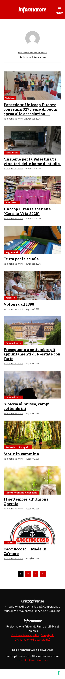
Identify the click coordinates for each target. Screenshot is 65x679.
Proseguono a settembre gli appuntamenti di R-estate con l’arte (32, 354)
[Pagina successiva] (43, 574)
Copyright (47, 635)
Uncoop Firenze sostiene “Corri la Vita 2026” (27, 211)
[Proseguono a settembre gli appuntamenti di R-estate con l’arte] (32, 330)
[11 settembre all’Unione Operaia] (32, 480)
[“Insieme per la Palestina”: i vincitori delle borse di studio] (32, 140)
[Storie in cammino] (32, 435)
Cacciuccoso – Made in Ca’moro (25, 551)
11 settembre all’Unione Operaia (26, 501)
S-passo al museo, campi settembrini (27, 406)
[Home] (32, 9)
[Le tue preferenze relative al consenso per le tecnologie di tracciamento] (58, 672)
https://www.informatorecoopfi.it (32, 52)
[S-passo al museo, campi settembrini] (32, 385)
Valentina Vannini (13, 118)
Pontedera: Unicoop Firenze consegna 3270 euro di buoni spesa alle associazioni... (31, 109)
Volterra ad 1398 (19, 304)
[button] (59, 9)
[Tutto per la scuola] (32, 240)
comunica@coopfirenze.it (33, 660)
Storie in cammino (21, 453)
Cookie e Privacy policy (25, 635)
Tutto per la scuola (22, 258)
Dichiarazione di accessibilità (32, 639)
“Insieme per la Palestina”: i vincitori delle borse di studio (32, 161)
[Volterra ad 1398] (32, 285)
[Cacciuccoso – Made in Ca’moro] (32, 530)
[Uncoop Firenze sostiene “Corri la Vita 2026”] (32, 190)
